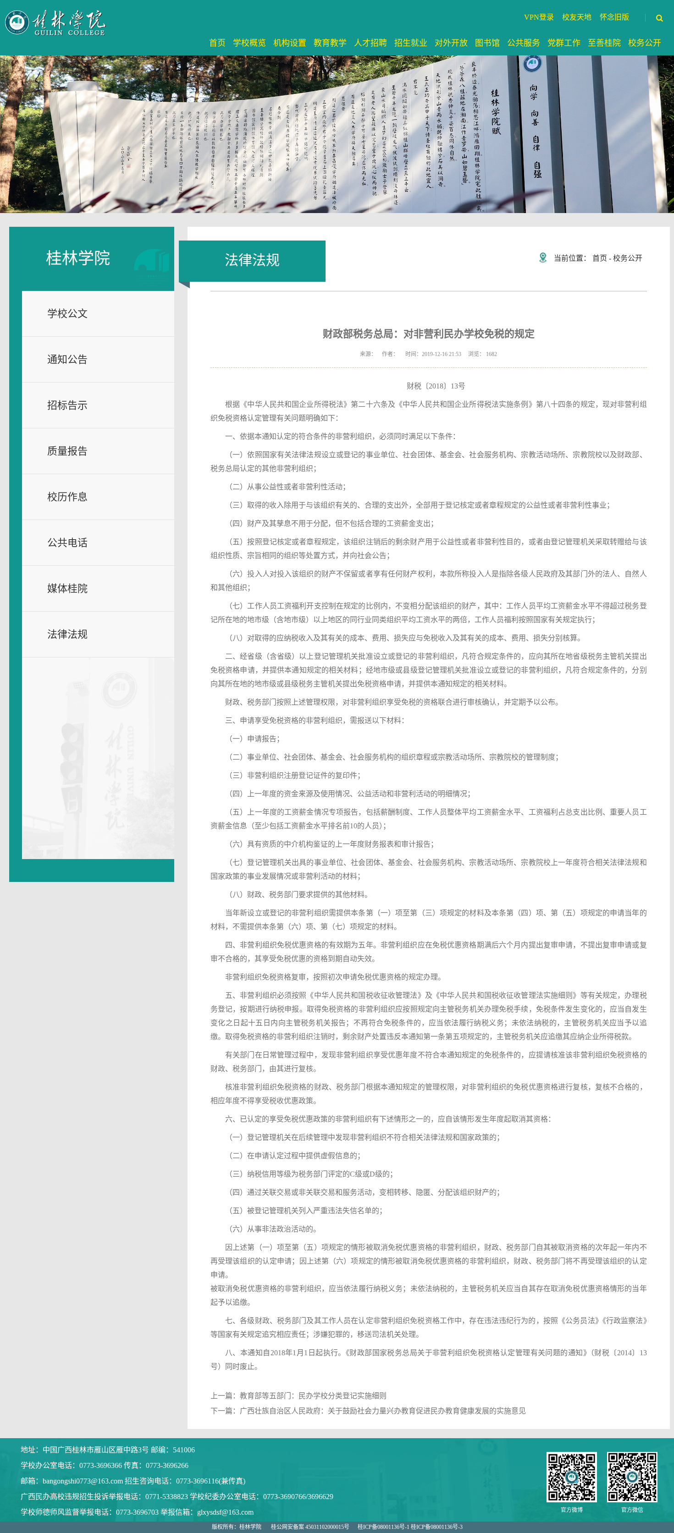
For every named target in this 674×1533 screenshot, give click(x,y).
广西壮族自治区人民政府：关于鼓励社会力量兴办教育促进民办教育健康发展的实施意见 (383, 1411)
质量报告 (67, 451)
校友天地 (576, 17)
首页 (599, 258)
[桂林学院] (56, 22)
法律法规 (67, 634)
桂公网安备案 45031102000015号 (310, 1527)
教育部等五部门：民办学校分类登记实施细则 (313, 1396)
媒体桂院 (67, 588)
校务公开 (627, 258)
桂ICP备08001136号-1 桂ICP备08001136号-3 (410, 1527)
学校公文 (67, 313)
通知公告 (67, 359)
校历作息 (67, 497)
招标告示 (67, 405)
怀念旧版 (614, 17)
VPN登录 (539, 17)
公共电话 (67, 542)
